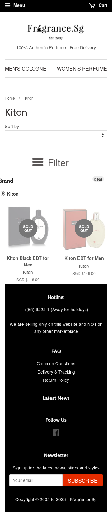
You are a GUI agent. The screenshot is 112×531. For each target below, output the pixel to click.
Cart (102, 5)
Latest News (56, 398)
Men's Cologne (25, 68)
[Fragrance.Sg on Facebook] (56, 433)
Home (10, 98)
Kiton (12, 194)
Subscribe (82, 480)
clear (98, 178)
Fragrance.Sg (83, 499)
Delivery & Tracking (56, 372)
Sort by (12, 126)
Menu (18, 5)
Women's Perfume (82, 68)
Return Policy (56, 380)
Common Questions (56, 363)
